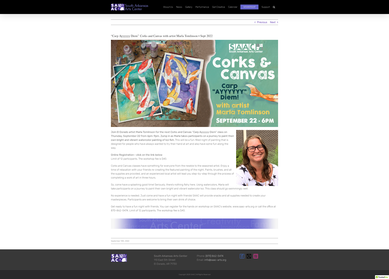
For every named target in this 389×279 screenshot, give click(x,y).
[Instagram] (255, 256)
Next (272, 22)
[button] (274, 7)
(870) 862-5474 (214, 255)
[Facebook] (242, 256)
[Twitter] (249, 256)
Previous (262, 22)
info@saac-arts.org (215, 259)
